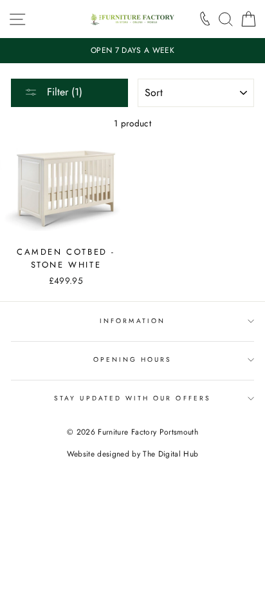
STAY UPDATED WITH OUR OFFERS (132, 398)
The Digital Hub (170, 454)
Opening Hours (132, 359)
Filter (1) (63, 91)
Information (132, 321)
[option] (132, 50)
